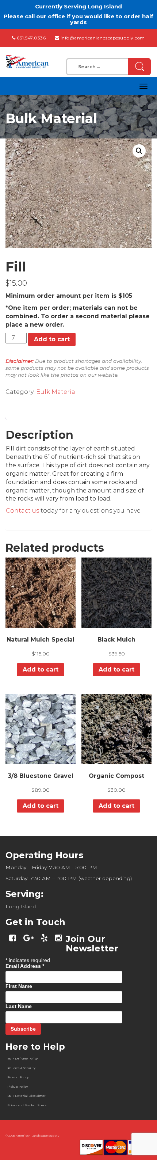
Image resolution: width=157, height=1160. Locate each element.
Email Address (24, 966)
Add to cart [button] (40, 669)
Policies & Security (21, 1068)
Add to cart (52, 339)
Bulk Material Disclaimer (26, 1096)
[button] (139, 150)
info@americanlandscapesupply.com (103, 38)
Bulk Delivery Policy (22, 1058)
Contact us (22, 510)
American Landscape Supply (37, 1135)
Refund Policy (17, 1077)
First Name (18, 986)
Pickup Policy (17, 1086)
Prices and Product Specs (27, 1105)
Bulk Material (56, 391)
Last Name (18, 1006)
